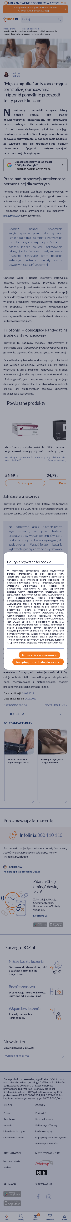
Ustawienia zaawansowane (39, 654)
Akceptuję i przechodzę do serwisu (38, 662)
